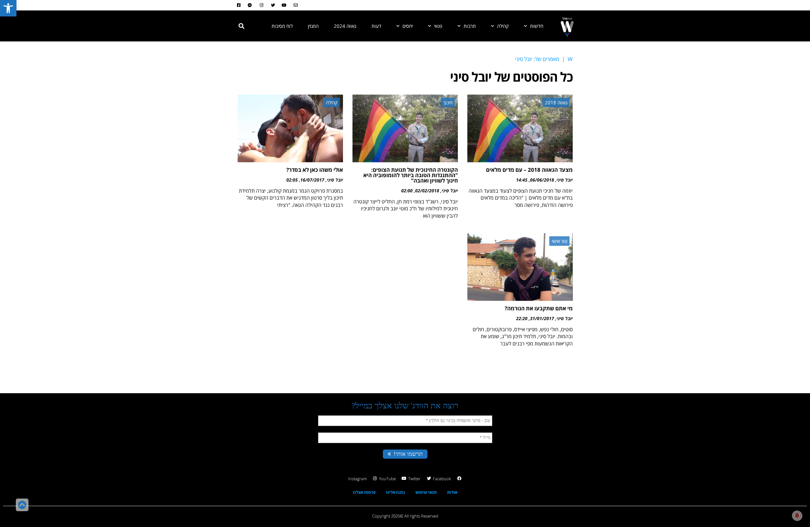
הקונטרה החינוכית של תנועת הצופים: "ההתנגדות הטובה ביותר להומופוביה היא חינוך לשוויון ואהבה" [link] (410, 175)
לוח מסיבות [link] (282, 26)
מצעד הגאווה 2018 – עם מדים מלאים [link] (529, 169)
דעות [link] (376, 26)
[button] (241, 26)
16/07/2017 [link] (312, 180)
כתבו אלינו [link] (395, 492)
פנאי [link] (438, 26)
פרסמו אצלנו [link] (364, 492)
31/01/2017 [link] (542, 318)
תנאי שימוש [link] (426, 492)
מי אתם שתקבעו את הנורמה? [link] (539, 308)
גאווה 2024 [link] (345, 26)
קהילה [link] (503, 26)
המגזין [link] (313, 26)
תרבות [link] (470, 26)
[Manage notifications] (797, 516)
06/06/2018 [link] (542, 180)
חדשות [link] (536, 26)
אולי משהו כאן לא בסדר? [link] (314, 169)
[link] (8, 8)
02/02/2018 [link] (427, 191)
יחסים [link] (407, 26)
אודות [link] (452, 492)
